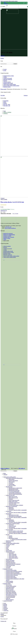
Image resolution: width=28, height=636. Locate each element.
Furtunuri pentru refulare (11, 577)
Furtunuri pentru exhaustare (12, 575)
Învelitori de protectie (10, 591)
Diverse (7, 534)
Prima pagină (3, 89)
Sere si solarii (9, 584)
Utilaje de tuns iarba (10, 495)
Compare (5, 609)
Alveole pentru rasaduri (11, 586)
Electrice (5, 80)
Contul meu (5, 610)
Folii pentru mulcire (10, 587)
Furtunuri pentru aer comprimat (12, 572)
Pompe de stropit (12, 526)
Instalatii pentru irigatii (8, 83)
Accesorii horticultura (10, 596)
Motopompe (11, 508)
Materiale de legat (10, 588)
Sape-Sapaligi (9, 550)
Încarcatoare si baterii (13, 538)
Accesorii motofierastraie (14, 491)
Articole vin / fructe (10, 544)
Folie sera (8, 598)
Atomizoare (11, 524)
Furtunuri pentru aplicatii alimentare (13, 573)
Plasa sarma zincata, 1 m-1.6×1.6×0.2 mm (12, 202)
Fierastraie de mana (10, 561)
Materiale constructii (7, 79)
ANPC (4, 239)
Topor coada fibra (12, 554)
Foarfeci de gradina (10, 560)
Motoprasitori (11, 481)
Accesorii (11, 483)
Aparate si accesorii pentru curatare (18, 539)
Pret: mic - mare (6, 104)
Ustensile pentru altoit (10, 562)
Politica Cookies (6, 238)
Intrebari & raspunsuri (8, 233)
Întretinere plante (6, 86)
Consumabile (11, 484)
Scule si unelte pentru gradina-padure (11, 85)
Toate (4, 111)
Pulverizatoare (12, 527)
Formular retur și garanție (8, 237)
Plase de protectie (9, 589)
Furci (7, 548)
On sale (5, 69)
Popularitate (5, 100)
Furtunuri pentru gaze (10, 576)
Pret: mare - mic (6, 105)
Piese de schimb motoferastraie (15, 494)
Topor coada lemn (12, 555)
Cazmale (8, 545)
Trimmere (11, 499)
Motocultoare (11, 479)
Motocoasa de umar (13, 496)
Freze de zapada (9, 529)
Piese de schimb (12, 485)
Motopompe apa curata (14, 515)
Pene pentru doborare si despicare (13, 564)
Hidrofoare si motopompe (11, 506)
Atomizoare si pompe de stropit (12, 523)
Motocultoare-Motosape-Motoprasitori (14, 478)
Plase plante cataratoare (11, 592)
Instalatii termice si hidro (8, 75)
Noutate (5, 103)
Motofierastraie (9, 486)
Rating (4, 102)
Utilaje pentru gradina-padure (9, 84)
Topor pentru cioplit (13, 556)
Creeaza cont (3, 621)
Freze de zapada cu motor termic (16, 532)
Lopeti (7, 546)
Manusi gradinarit (10, 599)
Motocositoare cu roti (13, 497)
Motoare (10, 537)
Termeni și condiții (7, 235)
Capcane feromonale (10, 597)
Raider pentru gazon (13, 501)
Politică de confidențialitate (9, 234)
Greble (7, 549)
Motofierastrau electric (13, 489)
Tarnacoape (11, 553)
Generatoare (8, 511)
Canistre (10, 535)
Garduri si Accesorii (7, 78)
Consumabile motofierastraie (15, 492)
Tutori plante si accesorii (11, 593)
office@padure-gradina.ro (10, 228)
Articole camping (7, 81)
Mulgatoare (8, 542)
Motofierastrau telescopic (14, 490)
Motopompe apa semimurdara (15, 516)
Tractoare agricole (10, 540)
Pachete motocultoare (13, 480)
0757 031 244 (8, 226)
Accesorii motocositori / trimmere (16, 505)
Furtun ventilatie (9, 581)
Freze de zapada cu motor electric (16, 530)
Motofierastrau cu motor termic (15, 488)
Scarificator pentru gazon (14, 502)
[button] (4, 210)
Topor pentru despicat (13, 557)
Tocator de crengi (12, 503)
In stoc (4, 70)
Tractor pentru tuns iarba (14, 500)
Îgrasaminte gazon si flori (11, 594)
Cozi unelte (8, 566)
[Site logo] (12, 8)
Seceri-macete (9, 559)
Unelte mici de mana (10, 565)
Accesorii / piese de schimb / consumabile (18, 510)
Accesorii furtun (9, 582)
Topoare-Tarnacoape (10, 551)
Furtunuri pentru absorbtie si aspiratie (14, 571)
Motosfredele (11, 521)
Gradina (5, 77)
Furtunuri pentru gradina (11, 570)
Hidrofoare (11, 507)
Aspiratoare (8, 518)
